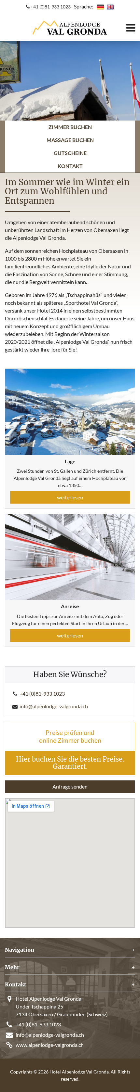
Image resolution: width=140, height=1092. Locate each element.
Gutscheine (70, 153)
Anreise (70, 606)
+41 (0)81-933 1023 (50, 6)
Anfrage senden (70, 786)
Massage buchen (70, 140)
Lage (70, 461)
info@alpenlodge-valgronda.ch (54, 706)
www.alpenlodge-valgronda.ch (50, 1045)
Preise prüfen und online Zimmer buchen (70, 736)
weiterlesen (70, 497)
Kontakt (70, 166)
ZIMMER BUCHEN (70, 127)
